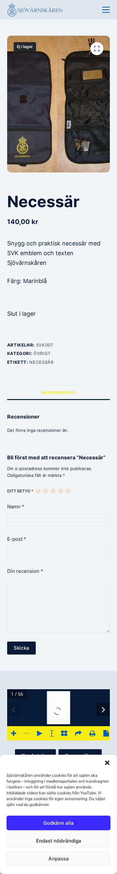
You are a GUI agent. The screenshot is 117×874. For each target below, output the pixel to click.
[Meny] (106, 10)
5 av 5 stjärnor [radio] (68, 491)
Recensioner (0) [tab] (58, 392)
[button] (107, 763)
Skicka (21, 648)
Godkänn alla (58, 823)
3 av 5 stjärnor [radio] (53, 491)
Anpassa (58, 859)
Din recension (25, 571)
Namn (15, 506)
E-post (16, 539)
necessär (41, 362)
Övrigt (42, 353)
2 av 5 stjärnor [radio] (45, 491)
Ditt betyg (20, 491)
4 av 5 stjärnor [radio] (60, 491)
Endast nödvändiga (58, 841)
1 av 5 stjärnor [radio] (38, 491)
